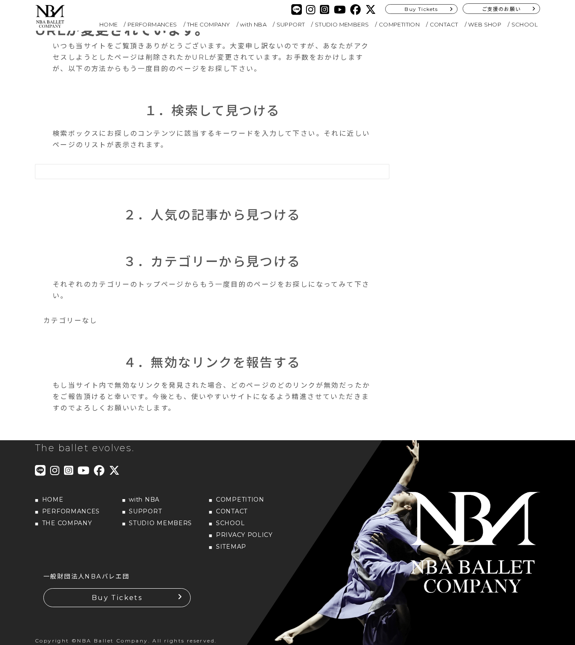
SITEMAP (231, 546)
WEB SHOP (484, 24)
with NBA (253, 24)
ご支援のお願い (501, 9)
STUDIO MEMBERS (342, 24)
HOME (108, 24)
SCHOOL (524, 24)
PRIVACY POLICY (244, 535)
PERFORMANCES (152, 24)
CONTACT (444, 24)
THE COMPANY (208, 24)
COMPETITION (399, 24)
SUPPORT (291, 24)
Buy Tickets (421, 9)
